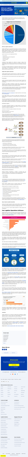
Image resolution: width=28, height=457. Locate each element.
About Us (6, 379)
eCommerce (16, 400)
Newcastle (15, 388)
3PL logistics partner (21, 199)
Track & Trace (16, 379)
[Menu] (1, 2)
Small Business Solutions (4, 427)
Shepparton (15, 396)
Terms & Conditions (8, 453)
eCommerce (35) (5, 336)
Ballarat (2, 388)
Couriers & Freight (4, 400)
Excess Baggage (16, 422)
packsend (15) (5, 339)
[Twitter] (3, 381)
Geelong (9, 392)
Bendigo (2, 390)
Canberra (2, 396)
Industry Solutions (3, 420)
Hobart (8, 396)
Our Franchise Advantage (17, 444)
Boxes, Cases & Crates (4, 444)
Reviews (12, 379)
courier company (15, 322)
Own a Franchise (17, 437)
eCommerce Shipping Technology (18, 405)
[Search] (3, 2)
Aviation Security (23, 453)
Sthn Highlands (16, 394)
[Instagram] (4, 381)
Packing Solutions (4, 437)
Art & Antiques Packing (4, 440)
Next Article (13, 352)
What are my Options (4, 414)
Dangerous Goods (18, 453)
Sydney (22, 388)
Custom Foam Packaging (4, 442)
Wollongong (22, 392)
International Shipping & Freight (5, 405)
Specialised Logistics (3, 425)
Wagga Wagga (23, 390)
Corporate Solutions (3, 429)
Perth (15, 392)
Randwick (22, 394)
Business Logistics (3, 422)
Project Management (4, 432)
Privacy (3, 453)
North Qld (15, 390)
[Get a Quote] (26, 2)
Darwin (9, 390)
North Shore (22, 396)
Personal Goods (16, 425)
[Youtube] (6, 381)
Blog (3, 379)
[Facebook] (1, 381)
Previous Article (6, 352)
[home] (14, 3)
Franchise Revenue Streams (18, 440)
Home (2, 379)
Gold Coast (9, 394)
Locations (19, 379)
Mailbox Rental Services (4, 434)
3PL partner (24, 280)
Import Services (3, 407)
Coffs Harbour (9, 388)
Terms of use (13, 453)
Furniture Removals (17, 420)
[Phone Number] (25, 2)
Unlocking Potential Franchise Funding (19, 442)
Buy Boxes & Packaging (4, 447)
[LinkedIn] (8, 381)
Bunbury (2, 394)
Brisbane (2, 392)
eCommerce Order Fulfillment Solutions (19, 407)
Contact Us (9, 379)
